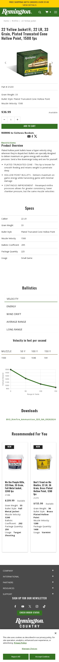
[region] (29, 645)
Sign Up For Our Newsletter (29, 598)
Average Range (16, 321)
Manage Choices (29, 648)
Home (6, 21)
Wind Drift (14, 314)
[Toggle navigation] (56, 12)
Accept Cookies (42, 656)
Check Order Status (30, 613)
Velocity (12, 298)
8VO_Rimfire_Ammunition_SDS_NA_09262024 (31, 419)
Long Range (14, 329)
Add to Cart (30, 126)
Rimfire (15, 21)
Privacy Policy (20, 643)
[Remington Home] (16, 11)
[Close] (55, 633)
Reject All (15, 656)
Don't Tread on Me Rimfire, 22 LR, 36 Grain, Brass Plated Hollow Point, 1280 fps (43, 488)
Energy (11, 306)
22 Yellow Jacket (28, 21)
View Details (29, 5)
